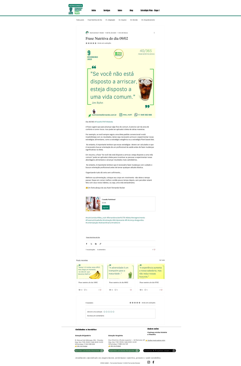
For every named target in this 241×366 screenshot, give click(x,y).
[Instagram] (149, 362)
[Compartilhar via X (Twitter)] (91, 244)
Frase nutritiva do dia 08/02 (118, 282)
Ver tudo (162, 260)
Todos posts (80, 20)
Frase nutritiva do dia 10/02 (88, 282)
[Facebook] (153, 362)
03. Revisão (134, 20)
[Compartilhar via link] (100, 244)
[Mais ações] (154, 33)
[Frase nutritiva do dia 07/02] (151, 271)
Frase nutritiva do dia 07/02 (149, 282)
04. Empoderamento (148, 20)
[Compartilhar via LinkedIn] (96, 244)
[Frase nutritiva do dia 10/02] (90, 271)
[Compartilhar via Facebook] (86, 244)
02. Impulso (122, 20)
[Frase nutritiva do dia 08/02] (120, 271)
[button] (120, 204)
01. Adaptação (110, 20)
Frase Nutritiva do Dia (95, 20)
